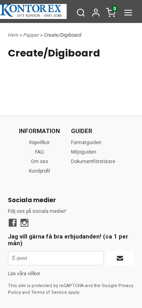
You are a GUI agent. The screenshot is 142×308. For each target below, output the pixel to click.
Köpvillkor (39, 142)
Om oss (39, 161)
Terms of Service (49, 292)
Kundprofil (39, 171)
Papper (31, 35)
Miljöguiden (83, 152)
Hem (13, 35)
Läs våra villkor (24, 273)
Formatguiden (86, 142)
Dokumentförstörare (93, 161)
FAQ (39, 152)
